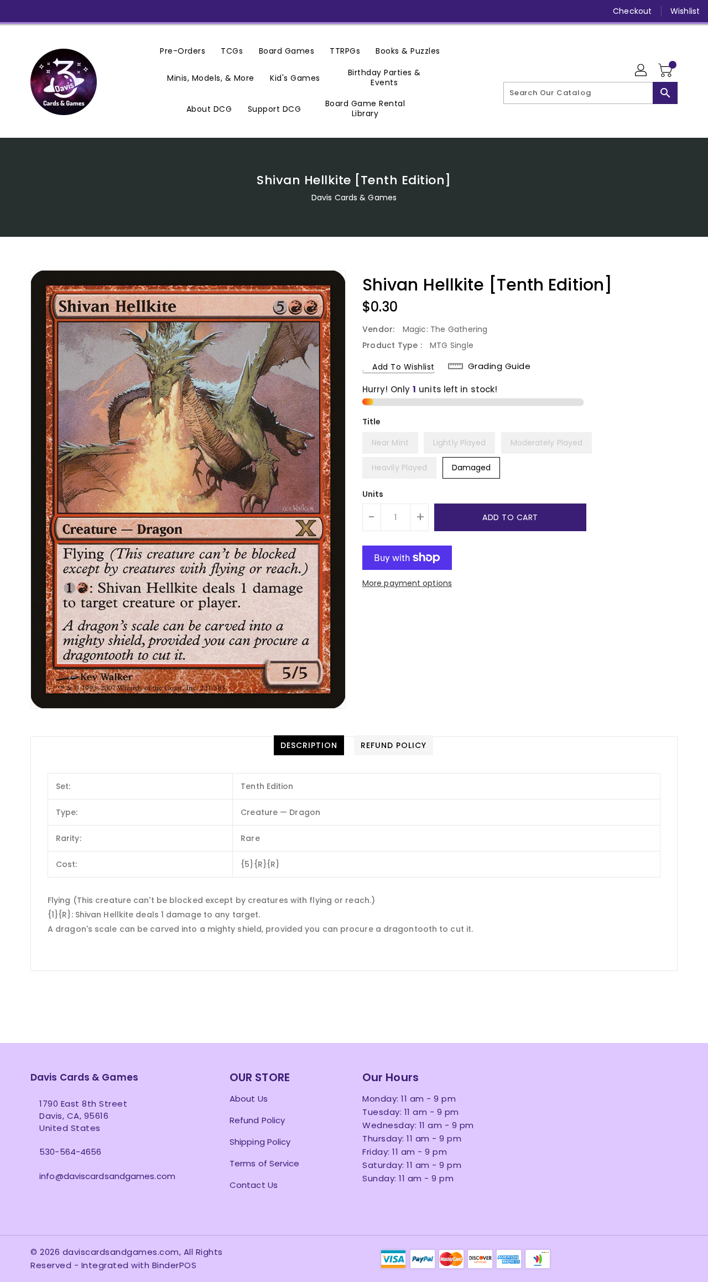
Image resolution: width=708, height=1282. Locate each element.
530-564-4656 (70, 1152)
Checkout (632, 11)
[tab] (309, 745)
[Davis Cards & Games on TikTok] (144, 11)
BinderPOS (174, 1265)
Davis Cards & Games (354, 197)
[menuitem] (182, 50)
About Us (249, 1098)
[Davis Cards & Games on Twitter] (38, 11)
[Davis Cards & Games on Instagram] (59, 11)
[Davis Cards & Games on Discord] (101, 11)
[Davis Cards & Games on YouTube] (80, 11)
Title (371, 421)
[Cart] (666, 71)
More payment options (407, 583)
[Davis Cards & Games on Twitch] (123, 11)
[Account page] (642, 71)
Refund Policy (257, 1120)
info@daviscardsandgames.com (107, 1176)
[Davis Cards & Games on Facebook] (17, 11)
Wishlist (685, 11)
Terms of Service (265, 1163)
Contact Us (254, 1185)
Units (373, 494)
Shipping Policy (260, 1142)
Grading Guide (499, 366)
